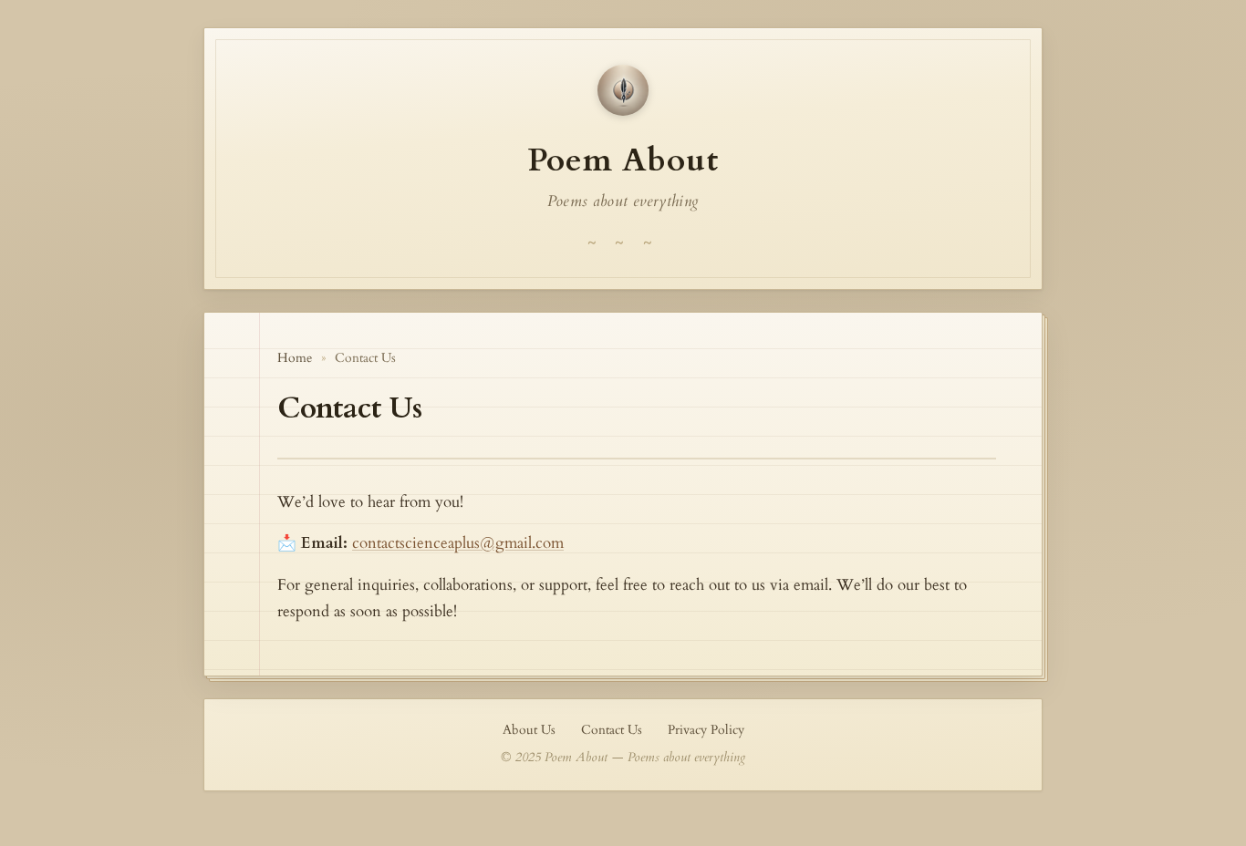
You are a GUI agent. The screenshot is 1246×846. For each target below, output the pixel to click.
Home (294, 358)
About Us (529, 730)
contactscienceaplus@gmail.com (458, 542)
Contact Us (611, 730)
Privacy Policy (706, 730)
